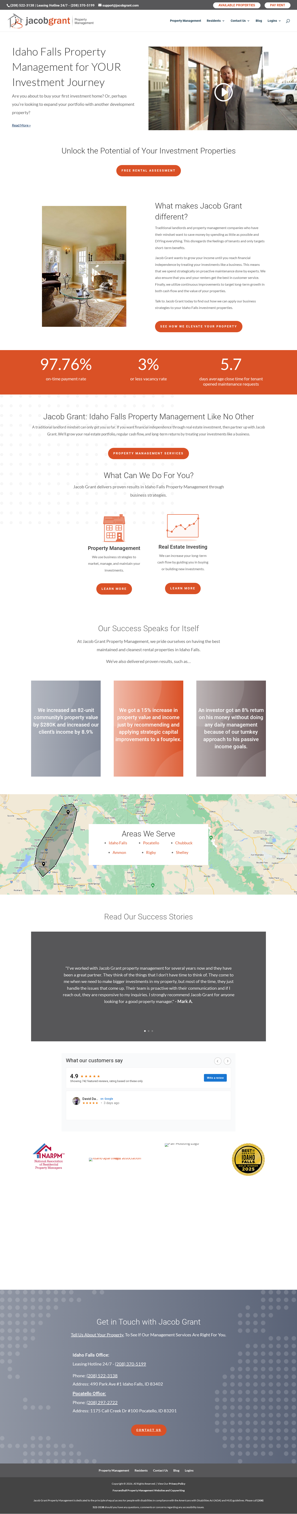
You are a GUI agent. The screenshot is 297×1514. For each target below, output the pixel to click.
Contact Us (238, 20)
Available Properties (237, 5)
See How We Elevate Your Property (198, 326)
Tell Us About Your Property (97, 1334)
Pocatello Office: (89, 1393)
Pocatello (151, 842)
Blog (259, 20)
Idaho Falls (118, 842)
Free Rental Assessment (149, 170)
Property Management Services (148, 453)
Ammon (119, 852)
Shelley (182, 852)
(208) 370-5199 (130, 1363)
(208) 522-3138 (22, 5)
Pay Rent (277, 5)
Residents (214, 20)
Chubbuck (183, 842)
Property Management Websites (146, 1490)
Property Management (185, 20)
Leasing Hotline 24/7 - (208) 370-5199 (66, 5)
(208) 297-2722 (102, 1402)
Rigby (151, 852)
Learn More (114, 588)
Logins (272, 20)
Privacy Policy (177, 1483)
